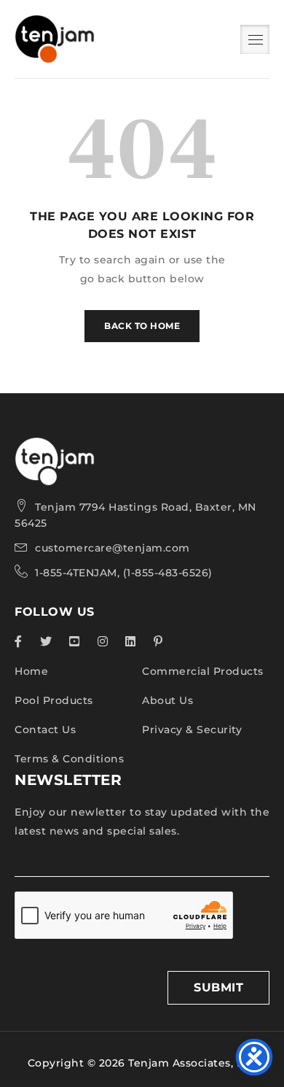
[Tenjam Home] (55, 446)
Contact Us (45, 729)
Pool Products (54, 700)
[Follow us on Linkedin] (130, 641)
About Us (167, 700)
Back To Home (142, 325)
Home (31, 671)
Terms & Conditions (69, 758)
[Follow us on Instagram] (103, 641)
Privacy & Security (192, 729)
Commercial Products (203, 671)
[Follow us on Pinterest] (158, 641)
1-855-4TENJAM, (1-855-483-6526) (124, 572)
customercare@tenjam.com (112, 547)
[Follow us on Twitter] (46, 641)
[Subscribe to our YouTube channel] (74, 641)
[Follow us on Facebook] (19, 641)
